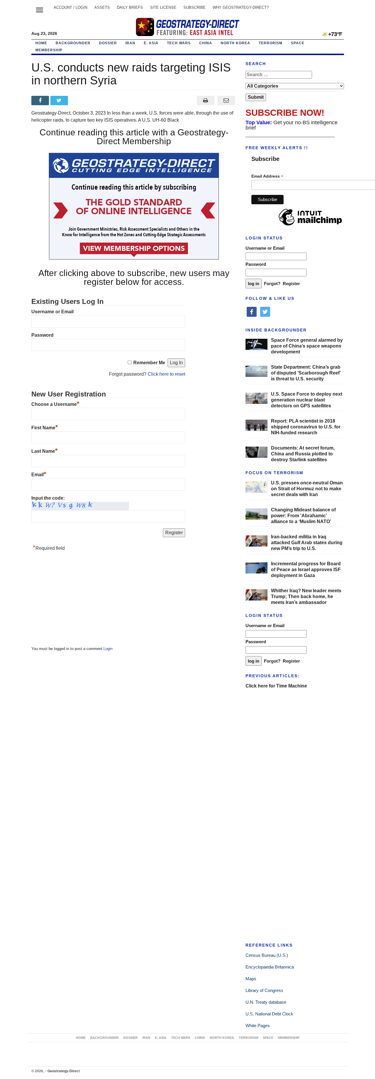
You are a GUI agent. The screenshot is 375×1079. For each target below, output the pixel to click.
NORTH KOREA (235, 43)
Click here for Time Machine (276, 685)
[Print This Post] (205, 100)
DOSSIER (108, 43)
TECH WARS (179, 43)
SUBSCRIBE (194, 7)
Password (42, 335)
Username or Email (52, 311)
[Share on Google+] (78, 100)
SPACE (297, 43)
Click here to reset (166, 374)
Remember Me (149, 362)
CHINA (205, 43)
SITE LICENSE (163, 7)
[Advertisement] (75, 600)
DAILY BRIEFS (130, 7)
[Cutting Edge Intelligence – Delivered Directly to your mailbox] (187, 27)
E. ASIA (151, 43)
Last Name (44, 451)
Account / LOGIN (70, 7)
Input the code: (48, 498)
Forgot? (272, 283)
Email (38, 474)
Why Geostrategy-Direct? (241, 7)
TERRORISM (270, 43)
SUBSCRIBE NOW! (285, 113)
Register (291, 283)
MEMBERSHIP (48, 50)
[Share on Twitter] (59, 100)
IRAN (130, 43)
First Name (44, 427)
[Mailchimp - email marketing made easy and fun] (310, 225)
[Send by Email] (226, 100)
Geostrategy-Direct (62, 1071)
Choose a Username (55, 404)
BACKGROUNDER (73, 43)
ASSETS (102, 7)
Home (41, 43)
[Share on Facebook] (40, 100)
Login (107, 648)
